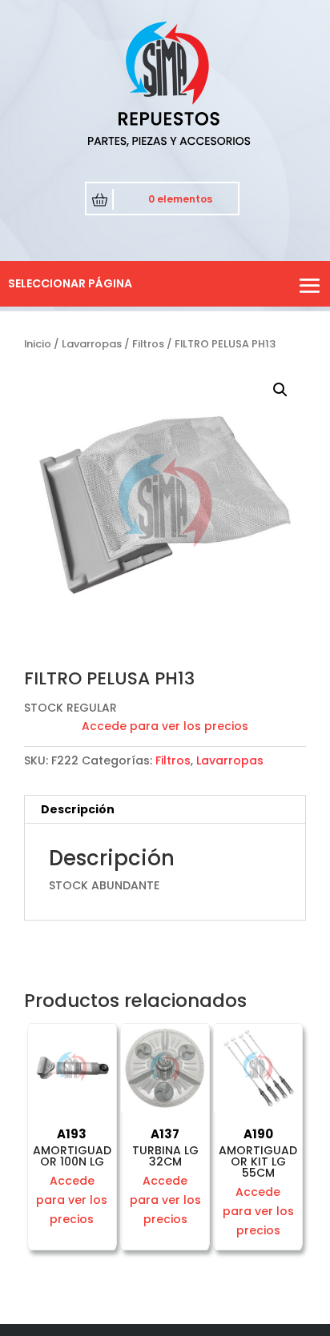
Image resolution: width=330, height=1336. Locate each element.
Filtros (148, 343)
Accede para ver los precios (165, 726)
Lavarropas (92, 343)
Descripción (78, 809)
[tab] (165, 810)
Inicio (37, 343)
